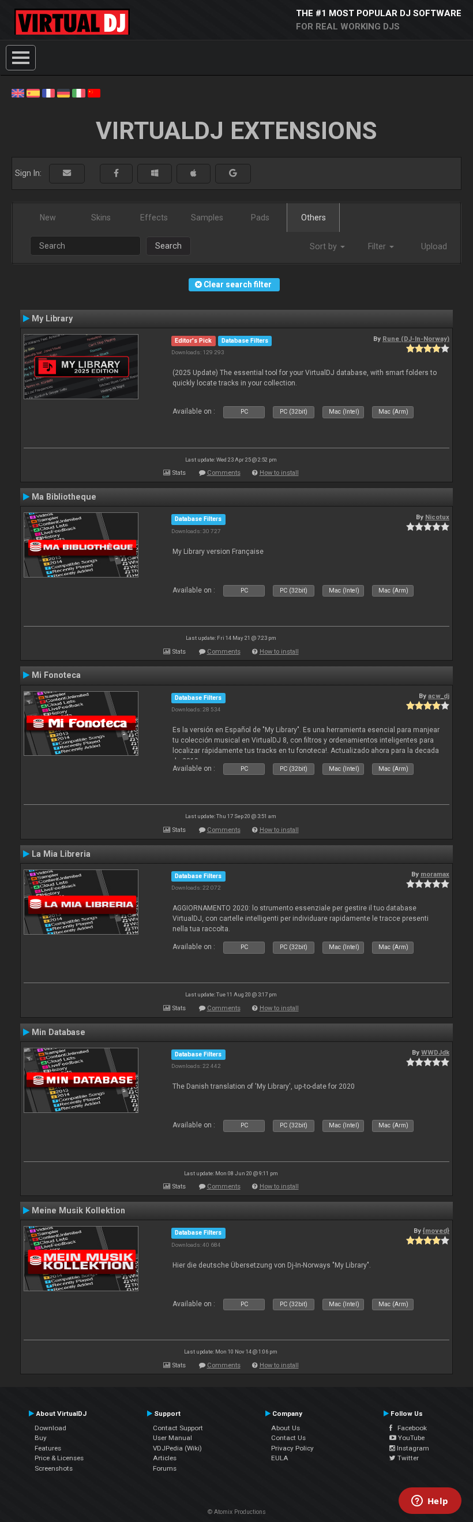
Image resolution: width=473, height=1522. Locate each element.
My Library (52, 318)
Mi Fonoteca (56, 675)
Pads (260, 217)
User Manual (172, 1438)
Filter (378, 246)
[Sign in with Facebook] (116, 173)
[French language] (48, 92)
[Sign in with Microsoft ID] (154, 173)
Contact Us (288, 1438)
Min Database (58, 1032)
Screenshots (54, 1468)
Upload (434, 246)
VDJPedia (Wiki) (177, 1448)
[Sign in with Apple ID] (194, 173)
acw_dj (438, 696)
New (48, 217)
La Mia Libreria (61, 854)
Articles (165, 1458)
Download (50, 1428)
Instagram (412, 1448)
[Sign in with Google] (233, 173)
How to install (279, 473)
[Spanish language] (33, 92)
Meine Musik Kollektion (78, 1210)
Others (313, 217)
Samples (207, 217)
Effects (154, 217)
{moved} (436, 1231)
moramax (435, 874)
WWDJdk (435, 1052)
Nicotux (437, 517)
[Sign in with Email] (67, 173)
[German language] (63, 92)
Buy (41, 1438)
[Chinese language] (94, 92)
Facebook (409, 1428)
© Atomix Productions (237, 1512)
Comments (224, 473)
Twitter (407, 1458)
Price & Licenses (59, 1458)
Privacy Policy (292, 1448)
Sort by (324, 246)
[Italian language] (78, 92)
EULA (279, 1458)
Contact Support (178, 1428)
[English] (18, 92)
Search (168, 245)
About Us (285, 1428)
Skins (101, 217)
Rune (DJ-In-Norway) (415, 339)
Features (48, 1448)
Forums (165, 1468)
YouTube (410, 1438)
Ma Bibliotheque (64, 496)
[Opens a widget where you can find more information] (429, 1501)
